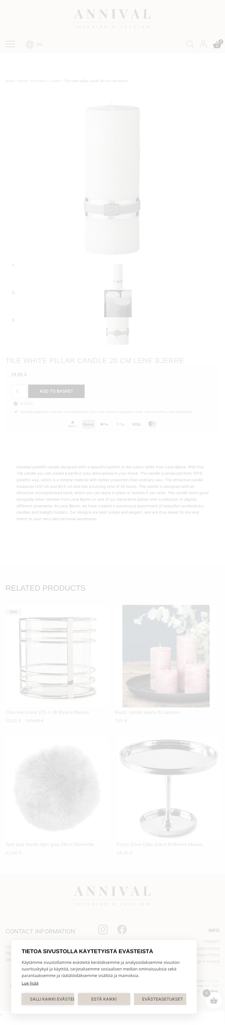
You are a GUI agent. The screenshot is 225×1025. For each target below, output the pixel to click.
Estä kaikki (104, 999)
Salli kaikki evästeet (52, 999)
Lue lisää (30, 983)
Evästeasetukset (162, 999)
